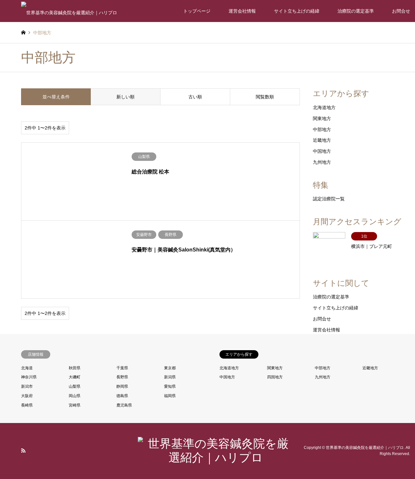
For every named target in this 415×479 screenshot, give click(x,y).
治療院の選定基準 (356, 11)
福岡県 (170, 396)
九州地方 (322, 162)
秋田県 (74, 368)
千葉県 (122, 368)
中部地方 (322, 129)
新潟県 (170, 377)
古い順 (195, 96)
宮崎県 (74, 405)
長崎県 (27, 405)
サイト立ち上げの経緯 (296, 11)
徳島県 (122, 396)
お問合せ (322, 318)
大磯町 (74, 377)
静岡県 (122, 386)
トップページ (196, 11)
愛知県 (170, 386)
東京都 (170, 368)
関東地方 (322, 118)
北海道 (27, 368)
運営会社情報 (242, 11)
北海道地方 (324, 107)
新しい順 (125, 96)
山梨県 (74, 386)
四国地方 (275, 377)
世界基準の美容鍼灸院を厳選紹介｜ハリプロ (365, 447)
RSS (23, 450)
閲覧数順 (265, 96)
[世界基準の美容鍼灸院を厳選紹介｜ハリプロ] (69, 11)
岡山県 (74, 396)
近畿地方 (322, 140)
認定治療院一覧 (329, 198)
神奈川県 (29, 377)
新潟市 (27, 386)
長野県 (122, 377)
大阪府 (27, 396)
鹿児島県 (124, 405)
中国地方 (322, 151)
